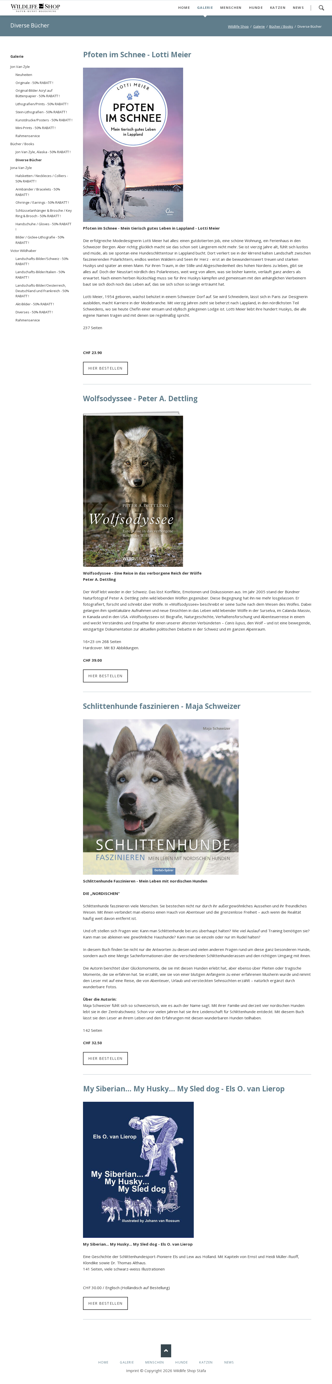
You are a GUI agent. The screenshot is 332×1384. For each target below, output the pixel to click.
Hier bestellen (105, 368)
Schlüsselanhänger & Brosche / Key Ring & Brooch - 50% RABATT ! (44, 213)
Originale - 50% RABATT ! (34, 82)
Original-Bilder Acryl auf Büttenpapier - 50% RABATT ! (38, 93)
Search (321, 7)
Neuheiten (24, 74)
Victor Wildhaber (23, 250)
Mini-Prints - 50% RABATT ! (36, 127)
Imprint (132, 1370)
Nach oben (166, 1350)
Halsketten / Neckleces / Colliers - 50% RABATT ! (42, 178)
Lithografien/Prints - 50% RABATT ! (42, 104)
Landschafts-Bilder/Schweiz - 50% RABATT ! (42, 261)
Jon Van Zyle (20, 66)
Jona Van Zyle (21, 167)
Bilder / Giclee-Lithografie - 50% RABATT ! (40, 240)
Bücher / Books (22, 144)
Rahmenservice (28, 135)
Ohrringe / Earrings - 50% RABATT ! (42, 202)
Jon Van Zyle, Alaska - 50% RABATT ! (43, 152)
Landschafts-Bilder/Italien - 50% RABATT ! (40, 275)
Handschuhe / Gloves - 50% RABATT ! (43, 227)
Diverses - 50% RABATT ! (34, 312)
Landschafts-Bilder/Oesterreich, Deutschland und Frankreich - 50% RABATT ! (42, 291)
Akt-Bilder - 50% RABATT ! (35, 304)
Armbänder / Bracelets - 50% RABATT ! (38, 192)
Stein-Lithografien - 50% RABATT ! (41, 112)
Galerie (17, 56)
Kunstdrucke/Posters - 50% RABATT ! (44, 120)
